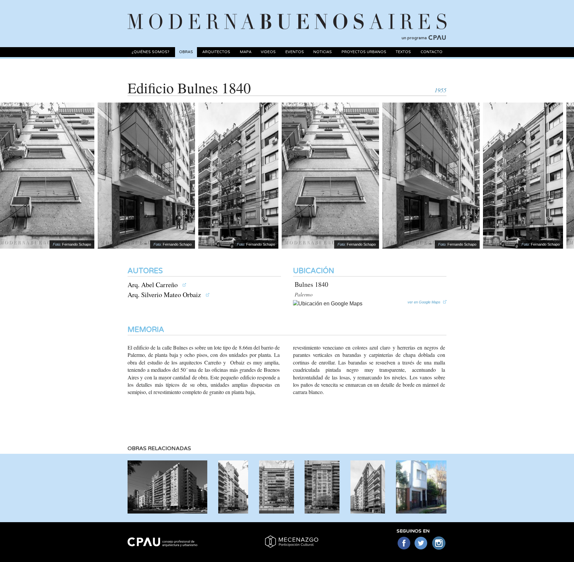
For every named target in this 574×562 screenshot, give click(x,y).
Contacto (431, 52)
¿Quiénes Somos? (150, 52)
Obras (186, 52)
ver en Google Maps (424, 302)
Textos (403, 52)
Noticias (322, 52)
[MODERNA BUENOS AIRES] (287, 14)
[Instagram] (439, 543)
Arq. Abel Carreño (153, 284)
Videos (268, 52)
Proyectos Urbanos (363, 52)
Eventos (294, 52)
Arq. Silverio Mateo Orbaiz (165, 294)
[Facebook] (404, 543)
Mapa (245, 52)
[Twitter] (421, 543)
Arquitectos (216, 52)
